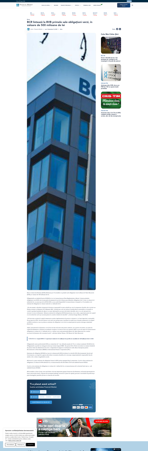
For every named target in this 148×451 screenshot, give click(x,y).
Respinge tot (20, 444)
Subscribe (129, 1)
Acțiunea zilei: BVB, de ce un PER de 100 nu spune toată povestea (110, 86)
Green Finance (97, 5)
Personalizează (10, 444)
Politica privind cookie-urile (14, 440)
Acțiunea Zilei (104, 83)
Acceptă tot (30, 444)
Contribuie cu (41, 402)
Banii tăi (103, 55)
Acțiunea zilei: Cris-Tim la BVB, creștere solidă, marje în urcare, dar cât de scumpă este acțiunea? (111, 114)
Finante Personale (66, 5)
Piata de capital (46, 5)
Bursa (28, 19)
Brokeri (56, 5)
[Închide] (35, 429)
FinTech (77, 5)
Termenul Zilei (87, 5)
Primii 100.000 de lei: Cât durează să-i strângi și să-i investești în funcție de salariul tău (110, 59)
